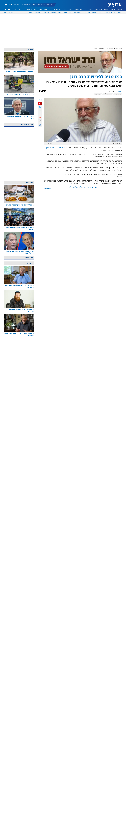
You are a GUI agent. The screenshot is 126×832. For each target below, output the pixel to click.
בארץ (91, 9)
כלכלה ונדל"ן (58, 9)
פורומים (53, 12)
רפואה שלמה (86, 12)
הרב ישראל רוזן (107, 94)
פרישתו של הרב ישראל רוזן (56, 147)
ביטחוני (106, 9)
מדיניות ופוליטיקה (113, 48)
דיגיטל (100, 12)
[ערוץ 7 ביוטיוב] (9, 9)
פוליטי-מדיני (98, 9)
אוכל (45, 9)
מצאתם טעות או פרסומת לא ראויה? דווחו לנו (83, 187)
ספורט (59, 12)
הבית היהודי (117, 94)
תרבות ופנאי (67, 12)
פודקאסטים (78, 9)
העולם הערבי (76, 12)
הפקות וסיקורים (31, 9)
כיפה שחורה (108, 12)
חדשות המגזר (118, 12)
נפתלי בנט (98, 94)
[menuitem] (119, 9)
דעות (50, 9)
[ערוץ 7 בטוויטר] (19, 9)
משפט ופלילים (68, 9)
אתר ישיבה (45, 12)
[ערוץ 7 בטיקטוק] (5, 9)
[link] (19, 72)
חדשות (119, 9)
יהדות (40, 9)
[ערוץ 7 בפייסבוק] (16, 9)
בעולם (85, 9)
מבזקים (113, 9)
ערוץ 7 (120, 48)
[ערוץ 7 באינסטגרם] (12, 9)
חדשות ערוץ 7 (113, 5)
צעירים (94, 12)
